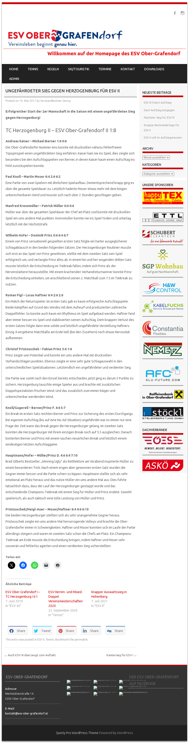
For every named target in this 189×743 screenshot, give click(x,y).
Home (13, 69)
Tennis (33, 69)
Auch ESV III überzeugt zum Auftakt (30, 655)
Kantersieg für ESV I (121, 655)
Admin (14, 79)
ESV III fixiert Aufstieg (157, 102)
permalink (81, 639)
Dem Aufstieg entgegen (159, 110)
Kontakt (128, 69)
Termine (105, 69)
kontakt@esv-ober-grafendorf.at (26, 713)
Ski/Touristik (78, 69)
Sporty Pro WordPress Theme (77, 733)
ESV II (40, 639)
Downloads (154, 69)
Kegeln (53, 69)
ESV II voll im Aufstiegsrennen (163, 137)
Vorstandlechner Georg (55, 100)
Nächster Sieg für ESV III (159, 117)
